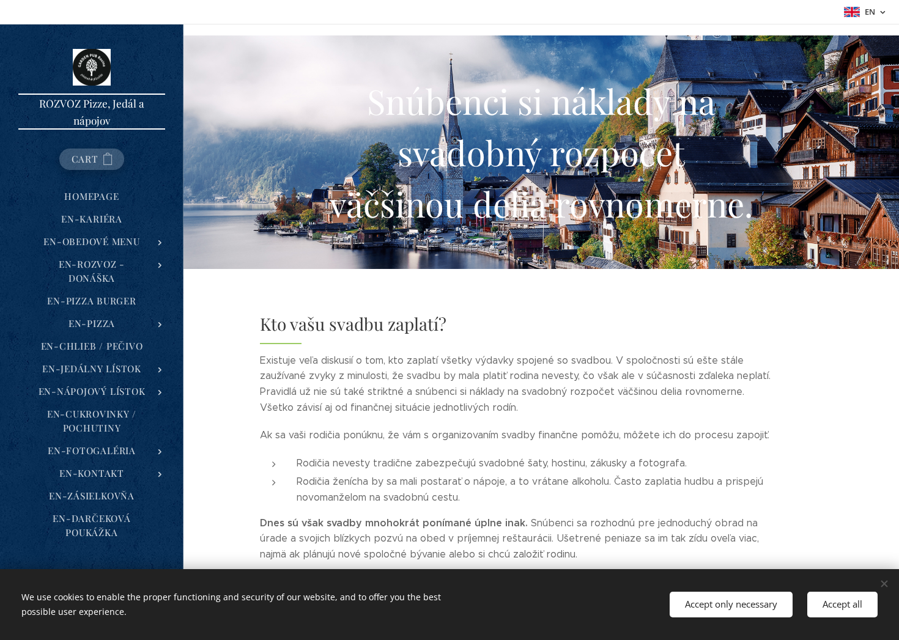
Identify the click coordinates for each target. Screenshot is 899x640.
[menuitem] (92, 196)
